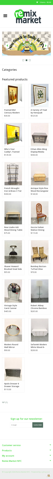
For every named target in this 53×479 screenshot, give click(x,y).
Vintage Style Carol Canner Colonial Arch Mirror (10, 307)
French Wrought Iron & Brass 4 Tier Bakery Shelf (13, 189)
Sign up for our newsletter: (26, 418)
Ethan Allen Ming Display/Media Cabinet (39, 150)
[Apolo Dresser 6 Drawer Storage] (13, 369)
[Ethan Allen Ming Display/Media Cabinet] (40, 134)
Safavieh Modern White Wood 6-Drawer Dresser (39, 346)
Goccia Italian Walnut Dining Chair (37, 228)
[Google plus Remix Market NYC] (26, 433)
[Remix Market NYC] (32, 16)
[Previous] (7, 45)
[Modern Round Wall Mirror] (13, 330)
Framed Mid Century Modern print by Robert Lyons (12, 111)
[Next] (45, 45)
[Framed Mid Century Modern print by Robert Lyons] (13, 95)
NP (5, 402)
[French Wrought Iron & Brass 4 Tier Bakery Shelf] (13, 173)
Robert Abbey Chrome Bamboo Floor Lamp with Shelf (39, 307)
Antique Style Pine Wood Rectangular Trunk (39, 189)
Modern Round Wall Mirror (11, 345)
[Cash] (48, 475)
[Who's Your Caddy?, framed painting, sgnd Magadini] (13, 134)
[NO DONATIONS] (26, 44)
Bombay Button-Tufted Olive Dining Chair (39, 267)
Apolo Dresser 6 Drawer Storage (11, 385)
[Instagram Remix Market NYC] (31, 433)
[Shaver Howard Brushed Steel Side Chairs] (13, 251)
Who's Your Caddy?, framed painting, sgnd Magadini (11, 150)
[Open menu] (5, 15)
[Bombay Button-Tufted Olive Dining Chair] (40, 251)
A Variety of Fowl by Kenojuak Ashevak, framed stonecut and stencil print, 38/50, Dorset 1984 (39, 111)
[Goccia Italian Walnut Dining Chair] (40, 212)
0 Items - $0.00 (45, 2)
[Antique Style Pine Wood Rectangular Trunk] (40, 173)
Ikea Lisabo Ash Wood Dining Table (13, 228)
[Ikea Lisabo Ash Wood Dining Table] (13, 212)
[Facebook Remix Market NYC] (21, 433)
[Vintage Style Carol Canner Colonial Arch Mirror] (13, 291)
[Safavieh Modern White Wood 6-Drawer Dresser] (40, 330)
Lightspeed (45, 472)
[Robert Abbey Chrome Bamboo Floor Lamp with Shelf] (40, 291)
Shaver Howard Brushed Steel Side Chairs (13, 267)
